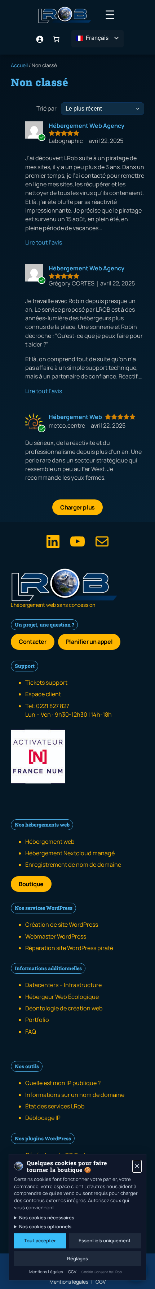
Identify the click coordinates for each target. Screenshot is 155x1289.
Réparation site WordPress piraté (69, 948)
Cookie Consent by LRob (101, 1271)
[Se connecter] (39, 39)
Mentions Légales (46, 1271)
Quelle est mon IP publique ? (63, 1083)
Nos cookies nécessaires (46, 1217)
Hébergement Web (75, 417)
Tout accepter (40, 1240)
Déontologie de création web (64, 1008)
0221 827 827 (52, 706)
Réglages (77, 1258)
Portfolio (37, 1020)
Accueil (19, 65)
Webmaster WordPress (55, 936)
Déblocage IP (43, 1118)
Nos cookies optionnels (45, 1226)
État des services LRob (55, 1106)
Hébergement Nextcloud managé (70, 853)
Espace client (43, 694)
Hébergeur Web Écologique (62, 997)
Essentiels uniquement (105, 1240)
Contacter (32, 642)
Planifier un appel (89, 642)
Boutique (31, 884)
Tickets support (46, 683)
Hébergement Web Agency (86, 126)
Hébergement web (50, 842)
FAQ (30, 1032)
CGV (72, 1271)
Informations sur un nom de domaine (74, 1095)
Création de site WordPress (61, 925)
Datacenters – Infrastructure (63, 985)
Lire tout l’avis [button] (43, 242)
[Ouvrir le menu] (110, 15)
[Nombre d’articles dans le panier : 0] (56, 39)
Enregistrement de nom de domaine (73, 865)
